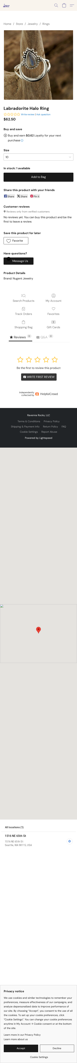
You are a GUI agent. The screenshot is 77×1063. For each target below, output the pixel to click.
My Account (53, 301)
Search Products (23, 301)
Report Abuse (49, 431)
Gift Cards (53, 327)
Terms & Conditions (29, 421)
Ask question (43, 114)
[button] (6, 5)
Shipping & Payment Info (25, 426)
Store (19, 24)
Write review (27, 114)
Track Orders (23, 314)
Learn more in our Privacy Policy (22, 1034)
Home (7, 24)
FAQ (64, 426)
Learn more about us (16, 1039)
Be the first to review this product (39, 368)
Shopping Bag (24, 327)
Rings (46, 24)
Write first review (40, 377)
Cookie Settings (29, 431)
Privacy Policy (52, 421)
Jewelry (33, 24)
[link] (39, 1055)
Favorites (53, 314)
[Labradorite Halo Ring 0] (38, 65)
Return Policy (50, 426)
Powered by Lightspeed (38, 437)
